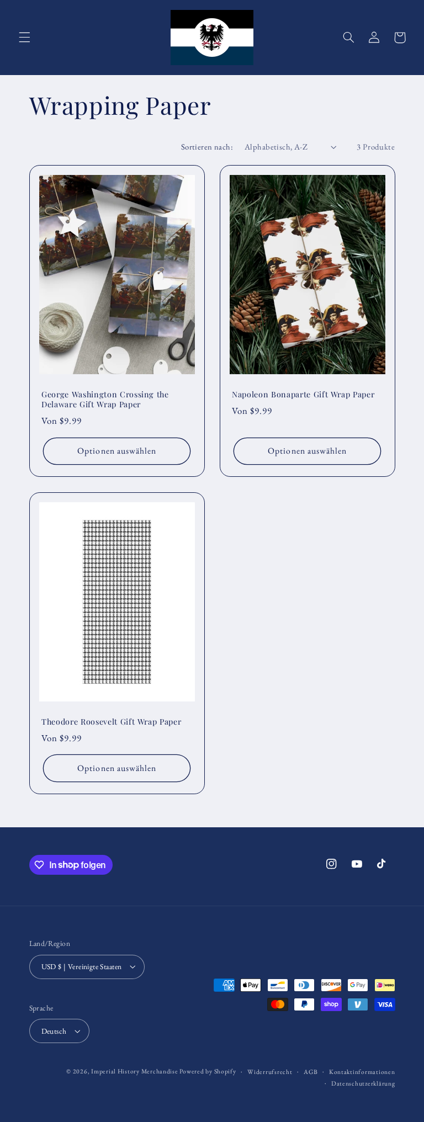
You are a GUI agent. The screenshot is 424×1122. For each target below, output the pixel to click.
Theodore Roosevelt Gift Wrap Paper (111, 722)
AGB (310, 1071)
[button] (24, 37)
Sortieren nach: (207, 146)
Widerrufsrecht (269, 1071)
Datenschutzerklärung (363, 1083)
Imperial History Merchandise (135, 1071)
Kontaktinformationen (362, 1071)
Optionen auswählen (116, 450)
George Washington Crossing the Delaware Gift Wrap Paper (105, 400)
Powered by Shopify (207, 1071)
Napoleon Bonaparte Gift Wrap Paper (303, 395)
